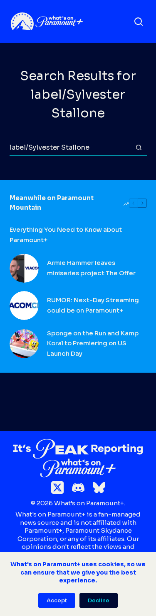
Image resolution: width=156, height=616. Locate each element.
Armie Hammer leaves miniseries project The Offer (91, 268)
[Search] (138, 21)
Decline (98, 600)
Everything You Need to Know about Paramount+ (66, 235)
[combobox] (70, 147)
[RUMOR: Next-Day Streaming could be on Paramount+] (24, 305)
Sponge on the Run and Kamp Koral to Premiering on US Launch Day (93, 343)
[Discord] (78, 487)
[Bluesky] (99, 487)
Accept (57, 600)
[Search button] (139, 147)
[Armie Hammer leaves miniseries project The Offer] (24, 268)
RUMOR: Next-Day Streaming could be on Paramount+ (93, 305)
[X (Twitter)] (57, 487)
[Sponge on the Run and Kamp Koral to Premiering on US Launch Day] (24, 343)
